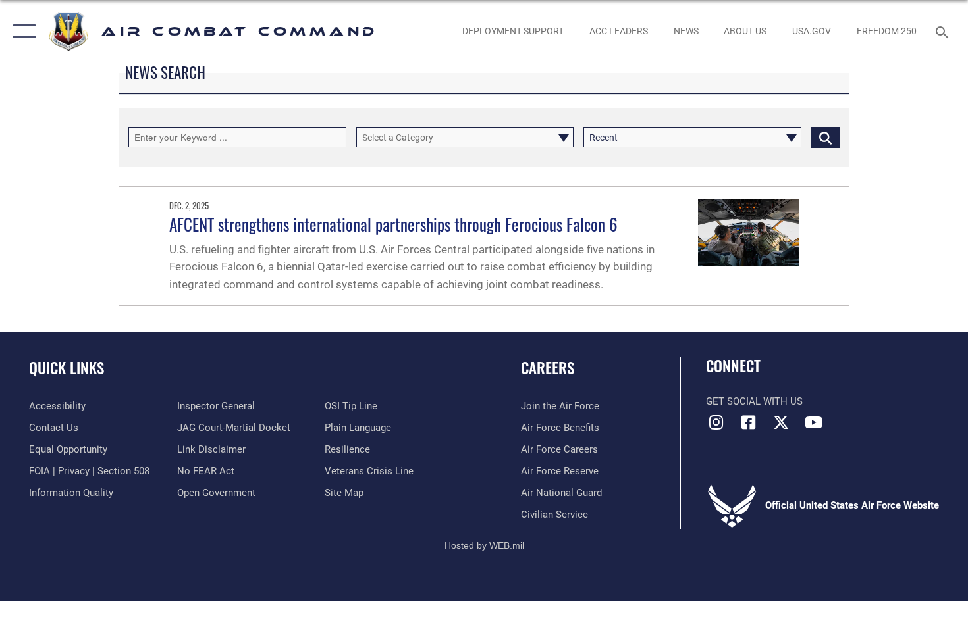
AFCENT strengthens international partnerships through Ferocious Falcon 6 (393, 224)
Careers (547, 368)
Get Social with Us (754, 401)
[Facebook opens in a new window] (749, 422)
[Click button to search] (825, 137)
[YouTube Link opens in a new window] (813, 422)
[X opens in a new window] (781, 422)
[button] (21, 31)
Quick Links (66, 368)
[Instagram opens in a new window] (716, 422)
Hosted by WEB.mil (484, 545)
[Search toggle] (943, 30)
